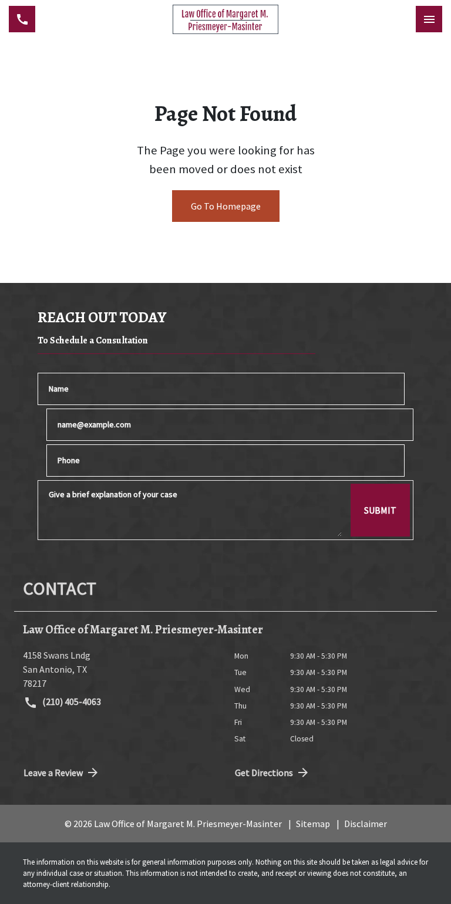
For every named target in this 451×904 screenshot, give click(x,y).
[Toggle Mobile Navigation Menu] (429, 19)
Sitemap (313, 823)
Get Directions (264, 772)
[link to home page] (225, 19)
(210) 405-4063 (71, 701)
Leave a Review (53, 772)
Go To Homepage (226, 206)
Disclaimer (365, 823)
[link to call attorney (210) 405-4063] (22, 19)
